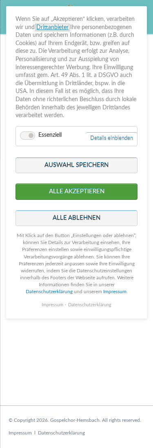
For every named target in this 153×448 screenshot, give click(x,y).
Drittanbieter (52, 27)
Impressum (20, 432)
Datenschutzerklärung (61, 432)
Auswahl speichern (76, 165)
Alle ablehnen (76, 218)
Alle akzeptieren (76, 191)
